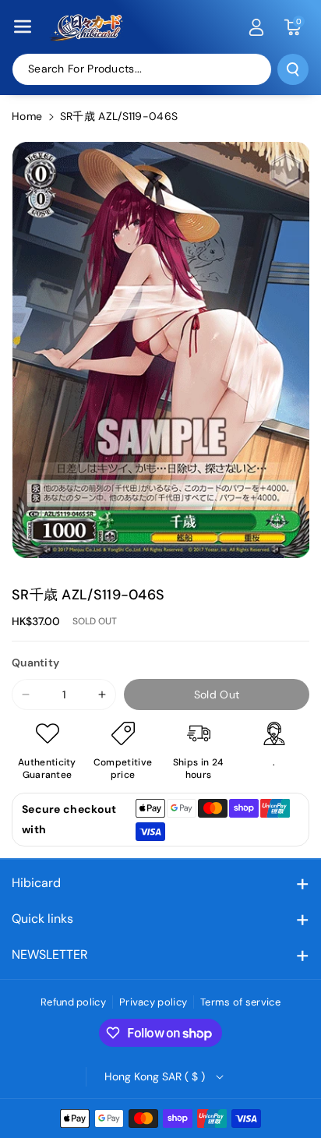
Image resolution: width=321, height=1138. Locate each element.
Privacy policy (153, 1002)
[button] (22, 26)
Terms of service (240, 1002)
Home (27, 116)
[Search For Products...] (293, 69)
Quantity (35, 663)
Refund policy (73, 1002)
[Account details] (256, 27)
